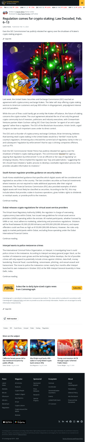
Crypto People (19, 391)
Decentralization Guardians (54, 392)
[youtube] (78, 422)
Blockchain (5, 404)
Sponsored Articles (37, 384)
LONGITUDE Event (54, 400)
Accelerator (52, 387)
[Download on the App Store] (7, 422)
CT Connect (52, 404)
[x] (59, 422)
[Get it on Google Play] (20, 422)
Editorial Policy (18, 300)
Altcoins (4, 400)
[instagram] (74, 422)
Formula (51, 383)
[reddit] (81, 422)
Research (36, 395)
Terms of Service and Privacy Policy (73, 439)
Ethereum (5, 396)
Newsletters (72, 389)
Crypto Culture (20, 405)
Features (18, 387)
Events (51, 396)
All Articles (18, 383)
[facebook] (70, 422)
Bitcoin (4, 393)
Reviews (17, 415)
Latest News (7, 27)
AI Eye (17, 402)
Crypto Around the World (21, 410)
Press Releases (36, 390)
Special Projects (36, 399)
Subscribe (77, 288)
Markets (4, 389)
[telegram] (67, 422)
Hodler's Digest (20, 394)
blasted (62, 154)
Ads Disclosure (73, 396)
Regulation (5, 408)
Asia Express (19, 398)
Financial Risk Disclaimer (72, 401)
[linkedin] (63, 422)
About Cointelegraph (72, 384)
